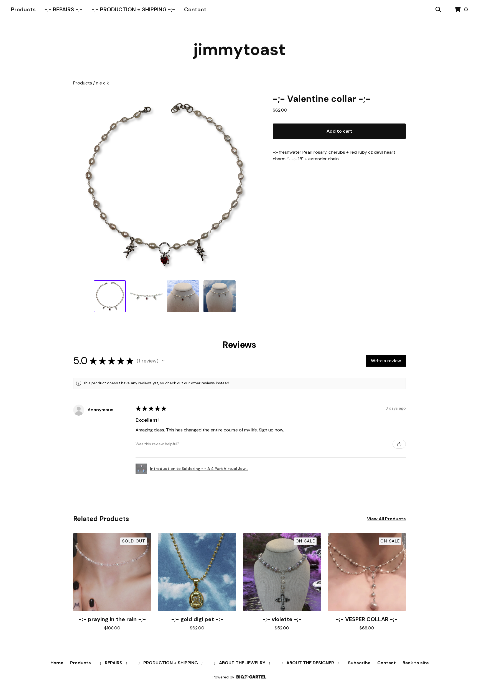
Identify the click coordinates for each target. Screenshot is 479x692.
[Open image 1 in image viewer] (164, 184)
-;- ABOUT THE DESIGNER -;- (310, 663)
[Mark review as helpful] (399, 444)
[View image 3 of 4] (183, 296)
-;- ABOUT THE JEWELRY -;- (242, 663)
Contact (195, 9)
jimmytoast (239, 49)
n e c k (102, 83)
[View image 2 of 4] (146, 296)
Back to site (415, 663)
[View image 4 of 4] (219, 296)
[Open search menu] (438, 9)
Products (23, 9)
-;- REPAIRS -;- (63, 9)
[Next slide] (248, 184)
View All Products (386, 519)
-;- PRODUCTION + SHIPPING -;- (133, 9)
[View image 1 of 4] (110, 296)
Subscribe (359, 663)
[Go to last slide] (81, 184)
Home (56, 663)
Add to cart (339, 131)
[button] (163, 360)
